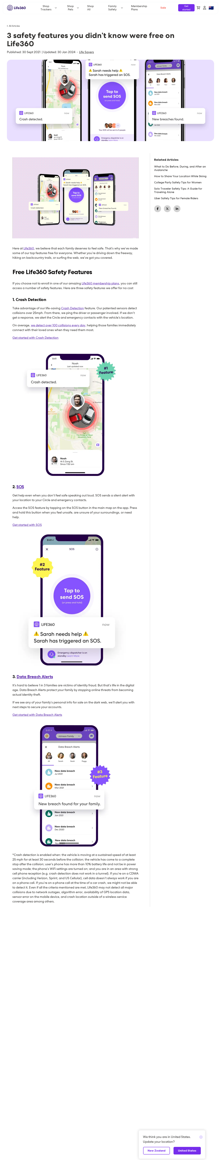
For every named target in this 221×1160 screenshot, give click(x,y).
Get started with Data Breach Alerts (37, 715)
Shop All (90, 7)
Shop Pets (70, 7)
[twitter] (167, 208)
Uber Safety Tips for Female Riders (176, 198)
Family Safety (112, 7)
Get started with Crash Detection (35, 338)
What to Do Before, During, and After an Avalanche (180, 168)
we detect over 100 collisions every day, (58, 325)
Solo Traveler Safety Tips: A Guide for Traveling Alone (178, 190)
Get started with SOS (27, 525)
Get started (186, 7)
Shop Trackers (46, 7)
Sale (163, 7)
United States (187, 1150)
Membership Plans (139, 7)
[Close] (201, 1137)
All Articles (14, 25)
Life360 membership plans (100, 283)
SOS (20, 486)
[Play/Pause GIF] (75, 197)
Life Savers (86, 52)
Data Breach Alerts (35, 676)
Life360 (28, 248)
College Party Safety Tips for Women (177, 182)
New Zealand (156, 1150)
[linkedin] (177, 208)
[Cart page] (198, 7)
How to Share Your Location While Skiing (180, 176)
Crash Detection (72, 308)
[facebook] (157, 208)
